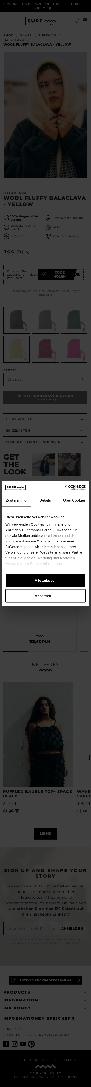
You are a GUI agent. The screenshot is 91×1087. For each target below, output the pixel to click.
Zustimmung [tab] (16, 500)
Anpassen (43, 596)
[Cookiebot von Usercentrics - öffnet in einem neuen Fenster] (65, 487)
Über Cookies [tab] (74, 500)
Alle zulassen (45, 580)
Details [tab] (45, 500)
